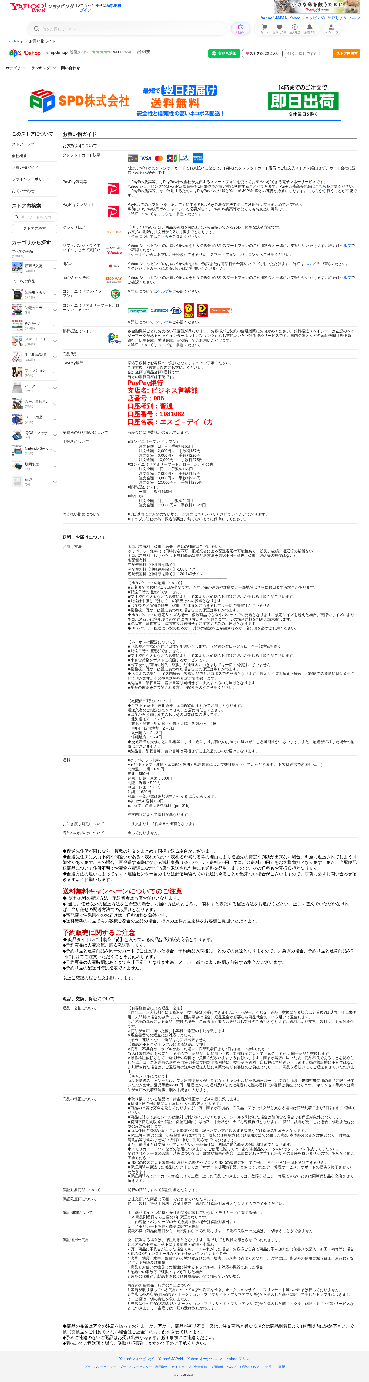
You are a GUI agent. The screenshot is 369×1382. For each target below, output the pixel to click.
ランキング (40, 68)
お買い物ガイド (25, 167)
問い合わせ (70, 68)
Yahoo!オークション (204, 1359)
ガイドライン (181, 1367)
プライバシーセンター (136, 1367)
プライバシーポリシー (31, 179)
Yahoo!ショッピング (136, 1359)
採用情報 (216, 1367)
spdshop (16, 41)
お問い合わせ (23, 190)
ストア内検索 (347, 53)
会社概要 (143, 52)
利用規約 (161, 1367)
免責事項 (200, 1367)
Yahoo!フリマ (238, 1359)
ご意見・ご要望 (273, 1367)
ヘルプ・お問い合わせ (243, 1367)
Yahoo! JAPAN (274, 18)
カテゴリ (13, 68)
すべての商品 (24, 281)
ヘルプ (354, 18)
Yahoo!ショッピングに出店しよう (318, 18)
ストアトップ (23, 144)
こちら (320, 186)
